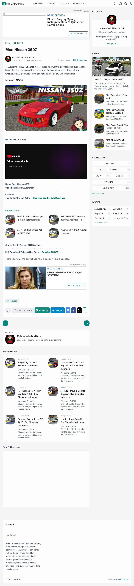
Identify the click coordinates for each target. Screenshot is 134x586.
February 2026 (100, 218)
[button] (79, 60)
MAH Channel (13, 3)
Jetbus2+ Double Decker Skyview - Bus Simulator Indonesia (73, 394)
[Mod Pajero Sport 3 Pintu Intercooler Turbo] (99, 133)
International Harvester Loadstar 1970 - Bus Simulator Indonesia (29, 394)
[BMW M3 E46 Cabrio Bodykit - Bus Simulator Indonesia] (10, 224)
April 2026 (117, 213)
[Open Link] (130, 3)
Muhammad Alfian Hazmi (29, 336)
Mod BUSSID (37, 3)
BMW (98, 176)
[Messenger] (68, 310)
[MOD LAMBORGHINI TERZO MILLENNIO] (99, 118)
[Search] (125, 3)
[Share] (85, 310)
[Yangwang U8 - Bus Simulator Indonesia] (54, 237)
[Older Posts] (5, 323)
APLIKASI (110, 163)
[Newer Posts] (87, 323)
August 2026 (100, 209)
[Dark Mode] (115, 3)
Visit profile (111, 43)
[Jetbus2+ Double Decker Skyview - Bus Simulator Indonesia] (53, 395)
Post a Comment (24, 310)
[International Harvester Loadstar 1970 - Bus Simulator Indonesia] (10, 395)
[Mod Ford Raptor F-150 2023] (111, 76)
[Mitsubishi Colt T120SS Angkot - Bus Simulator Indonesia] (53, 367)
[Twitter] (79, 310)
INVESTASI (109, 182)
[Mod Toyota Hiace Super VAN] (99, 103)
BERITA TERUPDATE (109, 170)
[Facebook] (73, 310)
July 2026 (117, 209)
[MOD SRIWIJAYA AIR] (99, 148)
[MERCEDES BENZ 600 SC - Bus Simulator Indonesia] (54, 224)
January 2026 (119, 218)
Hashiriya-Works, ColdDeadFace (49, 198)
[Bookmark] (8, 311)
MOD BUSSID (12, 301)
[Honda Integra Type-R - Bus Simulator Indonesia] (53, 424)
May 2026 (99, 213)
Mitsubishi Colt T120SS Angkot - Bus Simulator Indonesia (72, 365)
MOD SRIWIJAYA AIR (115, 140)
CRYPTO (119, 176)
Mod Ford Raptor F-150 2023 (108, 79)
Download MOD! (50, 252)
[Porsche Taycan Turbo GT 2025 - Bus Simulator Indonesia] (10, 424)
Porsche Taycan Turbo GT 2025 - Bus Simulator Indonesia (30, 422)
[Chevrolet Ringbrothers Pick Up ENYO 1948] (10, 237)
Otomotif (51, 3)
